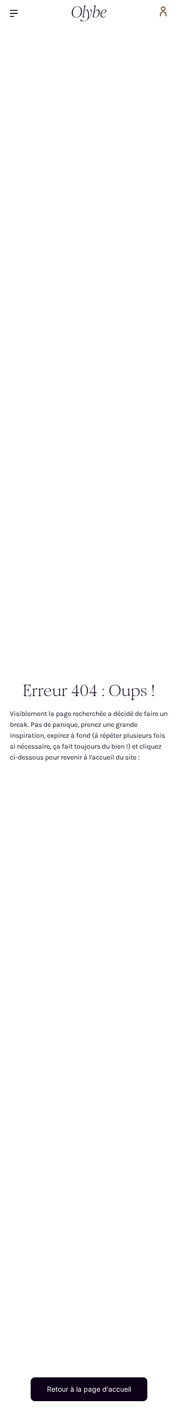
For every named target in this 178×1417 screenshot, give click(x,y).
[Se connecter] (163, 13)
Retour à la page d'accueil (89, 1389)
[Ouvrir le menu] (18, 13)
